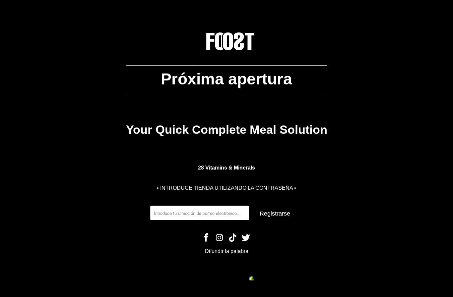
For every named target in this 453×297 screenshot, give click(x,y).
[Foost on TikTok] (232, 238)
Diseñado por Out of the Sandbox (240, 269)
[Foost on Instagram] (219, 238)
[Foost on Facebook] (206, 238)
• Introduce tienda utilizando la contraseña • (226, 188)
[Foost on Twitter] (246, 238)
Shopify (263, 277)
